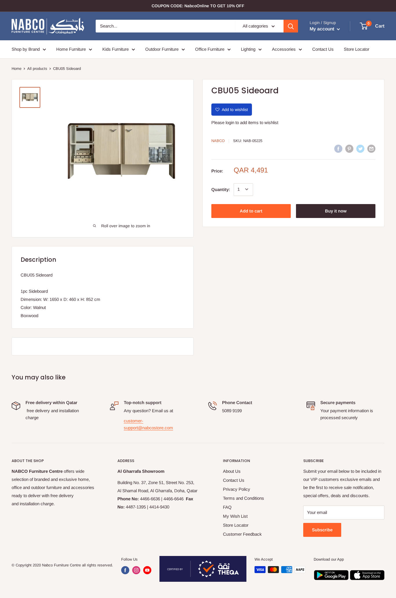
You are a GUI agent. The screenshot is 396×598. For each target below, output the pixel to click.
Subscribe (322, 529)
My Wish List (235, 516)
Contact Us (323, 49)
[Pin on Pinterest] (349, 148)
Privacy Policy (236, 489)
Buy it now (335, 210)
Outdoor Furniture (162, 49)
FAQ (227, 507)
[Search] (291, 26)
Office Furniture (209, 49)
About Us (232, 471)
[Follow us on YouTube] (147, 570)
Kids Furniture (115, 49)
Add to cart (251, 210)
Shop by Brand (26, 49)
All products (37, 68)
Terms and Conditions (243, 498)
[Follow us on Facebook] (125, 570)
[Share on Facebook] (338, 148)
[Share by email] (371, 148)
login (230, 122)
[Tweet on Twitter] (360, 148)
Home (16, 68)
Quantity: (220, 189)
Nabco (218, 141)
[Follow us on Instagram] (136, 570)
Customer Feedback (242, 534)
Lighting (248, 49)
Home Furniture (71, 49)
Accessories (284, 49)
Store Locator (356, 49)
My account (322, 28)
